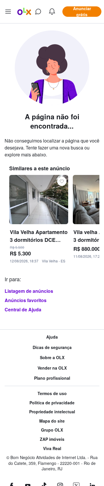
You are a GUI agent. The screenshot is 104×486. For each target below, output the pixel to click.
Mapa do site (52, 421)
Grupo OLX (52, 430)
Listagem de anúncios (29, 291)
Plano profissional (52, 378)
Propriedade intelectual (52, 411)
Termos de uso (52, 393)
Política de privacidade (52, 402)
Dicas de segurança (52, 347)
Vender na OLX (52, 368)
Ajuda (52, 337)
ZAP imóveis (52, 439)
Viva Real (52, 448)
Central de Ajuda (23, 309)
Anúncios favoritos (26, 300)
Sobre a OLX (52, 357)
